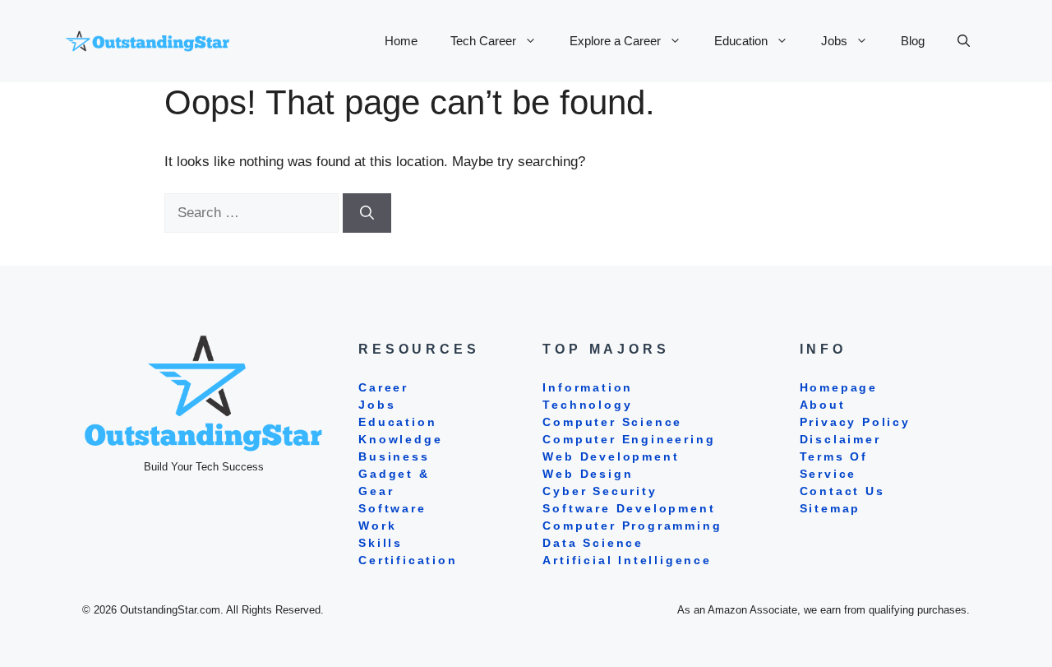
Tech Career (483, 41)
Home (401, 41)
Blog (913, 41)
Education (741, 41)
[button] (963, 41)
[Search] (367, 213)
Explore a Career (615, 41)
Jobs (834, 41)
